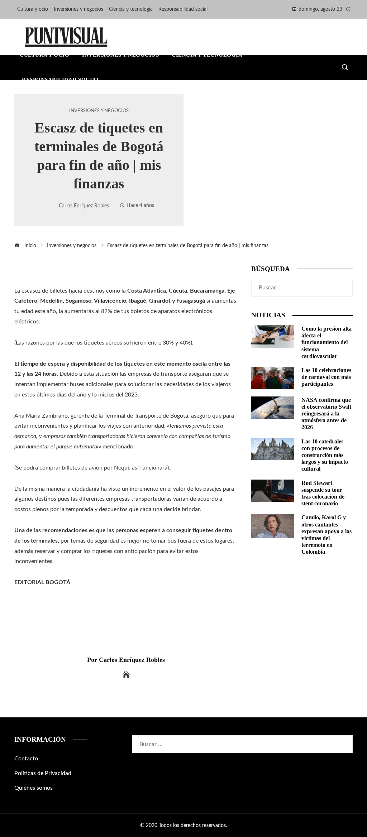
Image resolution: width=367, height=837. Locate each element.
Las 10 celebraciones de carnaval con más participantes (326, 377)
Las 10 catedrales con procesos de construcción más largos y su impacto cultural (324, 455)
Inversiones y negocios (99, 111)
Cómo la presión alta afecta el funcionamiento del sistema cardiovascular (326, 342)
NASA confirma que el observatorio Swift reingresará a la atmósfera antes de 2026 (326, 413)
